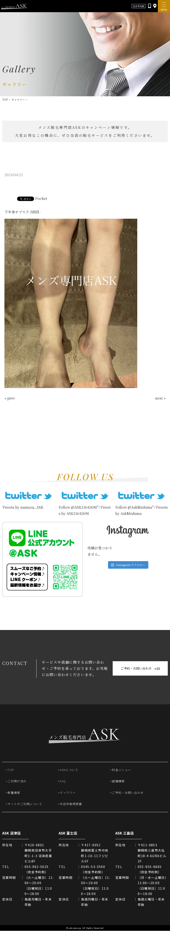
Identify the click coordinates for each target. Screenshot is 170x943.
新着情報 (14, 792)
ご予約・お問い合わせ (136, 668)
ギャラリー (18, 99)
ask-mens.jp (75, 927)
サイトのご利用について (25, 804)
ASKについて (69, 770)
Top (5, 99)
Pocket (41, 198)
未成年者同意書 (71, 804)
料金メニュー (121, 770)
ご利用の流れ (17, 781)
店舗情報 (118, 781)
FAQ (63, 781)
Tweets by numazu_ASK (22, 507)
